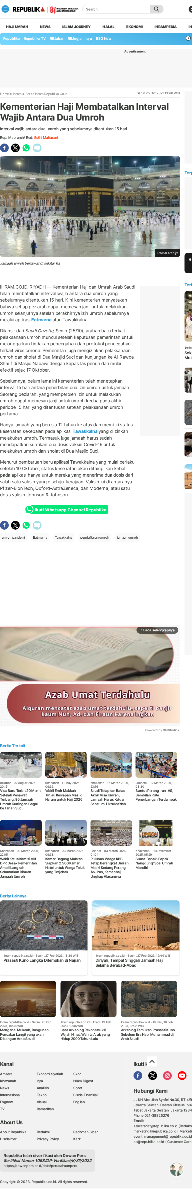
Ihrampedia (165, 27)
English (79, 1102)
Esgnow (6, 1102)
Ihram (17, 94)
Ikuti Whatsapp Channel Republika (70, 509)
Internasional (10, 1095)
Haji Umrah (17, 27)
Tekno (41, 1095)
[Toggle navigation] (5, 9)
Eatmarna (41, 319)
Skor (76, 1074)
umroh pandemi (13, 537)
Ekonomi (134, 27)
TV (2, 1109)
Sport (77, 1088)
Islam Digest (83, 1081)
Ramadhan (45, 1109)
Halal (108, 27)
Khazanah (8, 1081)
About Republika (13, 1132)
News (45, 27)
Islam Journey (76, 27)
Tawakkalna (85, 431)
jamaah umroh (127, 537)
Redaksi (43, 1132)
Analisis (43, 1088)
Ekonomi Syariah (50, 1074)
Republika (11, 38)
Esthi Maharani (46, 137)
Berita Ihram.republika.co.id (47, 94)
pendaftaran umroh (94, 537)
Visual (41, 1102)
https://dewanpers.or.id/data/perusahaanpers (40, 1165)
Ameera (6, 1074)
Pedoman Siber (85, 1132)
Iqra (40, 1081)
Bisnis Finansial (85, 1095)
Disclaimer (8, 1139)
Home (4, 94)
